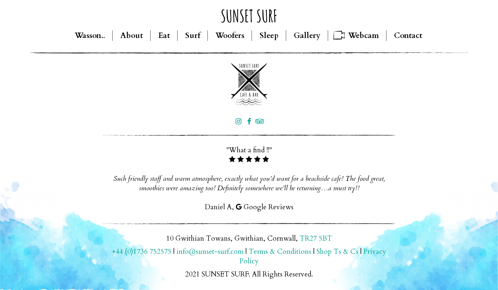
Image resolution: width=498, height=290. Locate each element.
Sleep (269, 35)
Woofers (229, 35)
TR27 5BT (316, 238)
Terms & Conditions (280, 251)
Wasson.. (90, 35)
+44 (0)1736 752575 (141, 251)
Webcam (363, 35)
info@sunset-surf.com (210, 251)
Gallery (307, 35)
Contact (408, 35)
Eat (164, 35)
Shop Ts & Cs (337, 251)
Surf (192, 35)
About (131, 35)
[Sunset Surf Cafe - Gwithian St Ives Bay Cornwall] (249, 84)
